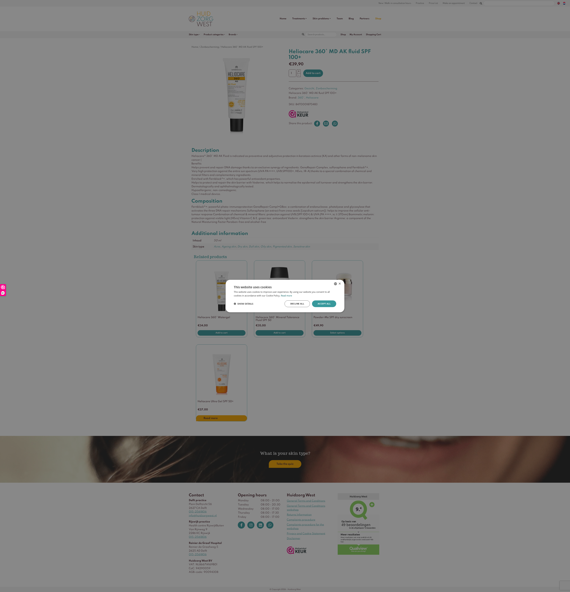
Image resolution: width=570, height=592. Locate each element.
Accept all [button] (324, 303)
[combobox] (335, 283)
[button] (243, 303)
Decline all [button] (297, 303)
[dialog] (285, 296)
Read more (286, 295)
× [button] (339, 283)
